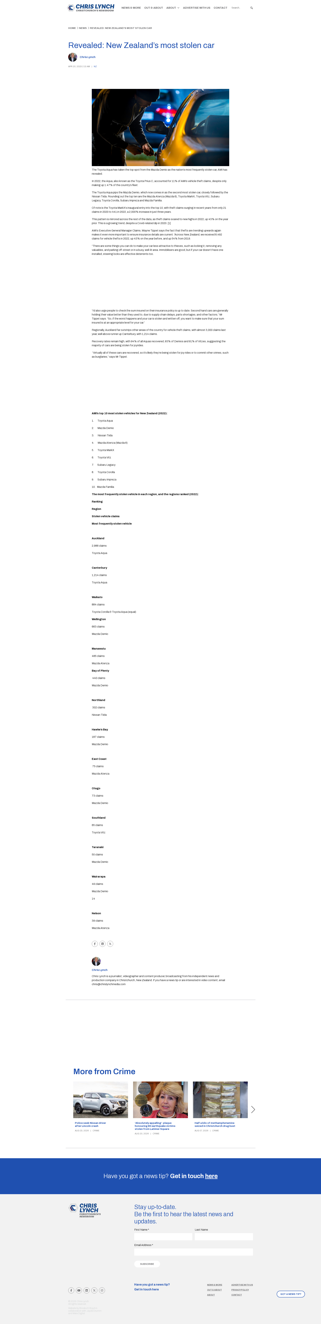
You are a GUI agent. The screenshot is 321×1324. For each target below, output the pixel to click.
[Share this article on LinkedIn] (102, 944)
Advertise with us (242, 1285)
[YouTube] (79, 1290)
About (171, 7)
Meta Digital (79, 1313)
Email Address (143, 1245)
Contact (220, 7)
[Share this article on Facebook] (95, 944)
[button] (251, 7)
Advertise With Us (196, 7)
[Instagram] (102, 1290)
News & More (131, 7)
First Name (141, 1229)
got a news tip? (290, 1294)
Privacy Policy (240, 1290)
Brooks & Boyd (87, 1308)
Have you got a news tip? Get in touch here (152, 1287)
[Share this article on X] (110, 944)
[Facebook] (71, 1290)
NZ (95, 66)
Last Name (201, 1229)
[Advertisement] (160, 282)
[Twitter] (94, 1290)
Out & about (214, 1290)
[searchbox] (242, 7)
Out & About (153, 7)
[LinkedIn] (87, 1290)
